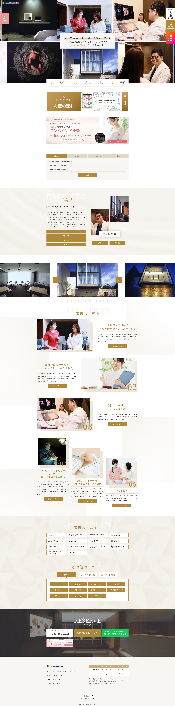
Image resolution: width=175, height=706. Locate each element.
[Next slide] (119, 280)
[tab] (64, 301)
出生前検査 (72, 541)
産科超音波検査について (55, 541)
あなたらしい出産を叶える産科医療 (76, 535)
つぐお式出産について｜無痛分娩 (97, 541)
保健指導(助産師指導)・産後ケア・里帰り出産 (55, 552)
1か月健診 (72, 553)
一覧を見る (87, 175)
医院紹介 (117, 243)
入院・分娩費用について (76, 547)
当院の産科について (54, 535)
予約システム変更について (65, 169)
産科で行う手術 (53, 547)
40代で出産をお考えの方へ (97, 535)
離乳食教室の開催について (65, 162)
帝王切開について (116, 541)
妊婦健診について (116, 535)
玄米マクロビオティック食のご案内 (118, 546)
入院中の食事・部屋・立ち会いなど (97, 546)
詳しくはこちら (117, 346)
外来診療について (63, 165)
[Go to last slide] (56, 280)
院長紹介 (100, 243)
